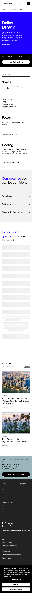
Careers (21, 496)
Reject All (16, 584)
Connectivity (5, 509)
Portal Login (7, 558)
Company (22, 484)
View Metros (5, 496)
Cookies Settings (16, 579)
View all (26, 366)
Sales (3, 539)
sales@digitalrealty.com (10, 545)
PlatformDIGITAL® (7, 503)
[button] (16, 196)
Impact (21, 490)
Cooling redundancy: (9, 162)
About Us (21, 487)
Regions (4, 484)
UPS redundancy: (7, 134)
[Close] (30, 567)
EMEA (3, 490)
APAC (3, 493)
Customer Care (6, 551)
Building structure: (8, 99)
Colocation (5, 506)
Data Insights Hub (6, 512)
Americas (4, 487)
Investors (21, 493)
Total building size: (8, 104)
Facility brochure (16, 62)
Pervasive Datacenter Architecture (11, 515)
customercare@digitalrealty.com (12, 554)
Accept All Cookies (16, 589)
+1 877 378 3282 (8, 542)
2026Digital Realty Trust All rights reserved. (12, 565)
